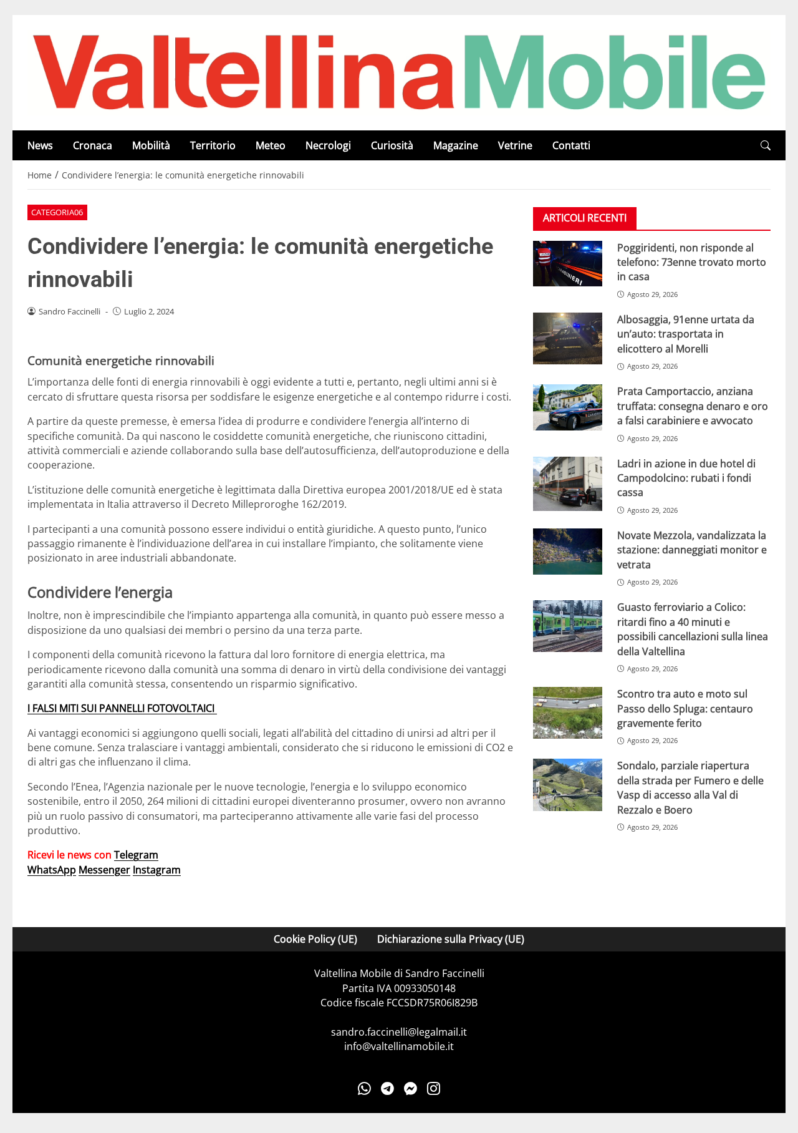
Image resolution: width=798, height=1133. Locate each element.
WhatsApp (51, 870)
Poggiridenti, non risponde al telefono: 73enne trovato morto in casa (691, 261)
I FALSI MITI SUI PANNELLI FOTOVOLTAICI (122, 708)
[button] (766, 146)
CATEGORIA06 (57, 212)
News (40, 145)
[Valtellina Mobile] (399, 72)
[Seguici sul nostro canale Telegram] (387, 1088)
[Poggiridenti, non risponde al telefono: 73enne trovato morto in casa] (567, 263)
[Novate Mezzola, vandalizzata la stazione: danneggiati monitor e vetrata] (567, 551)
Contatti (571, 145)
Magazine (455, 145)
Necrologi (328, 145)
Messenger (104, 870)
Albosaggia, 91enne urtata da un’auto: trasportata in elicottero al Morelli (685, 334)
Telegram (136, 855)
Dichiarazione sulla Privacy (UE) (450, 939)
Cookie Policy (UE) (315, 939)
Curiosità (392, 145)
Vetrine (515, 145)
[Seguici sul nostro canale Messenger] (410, 1088)
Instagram (157, 870)
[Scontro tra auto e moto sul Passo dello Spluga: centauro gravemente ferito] (567, 713)
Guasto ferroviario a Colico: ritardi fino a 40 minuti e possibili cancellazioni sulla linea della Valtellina (692, 629)
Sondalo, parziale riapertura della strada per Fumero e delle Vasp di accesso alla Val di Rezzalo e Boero (690, 787)
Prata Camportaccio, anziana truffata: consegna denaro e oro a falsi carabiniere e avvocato (692, 405)
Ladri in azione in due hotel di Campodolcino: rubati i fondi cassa (686, 477)
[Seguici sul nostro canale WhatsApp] (364, 1088)
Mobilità (151, 145)
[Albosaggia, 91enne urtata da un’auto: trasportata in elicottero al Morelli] (567, 338)
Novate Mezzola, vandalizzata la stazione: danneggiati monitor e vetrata (692, 549)
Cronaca (92, 145)
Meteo (271, 145)
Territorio (213, 145)
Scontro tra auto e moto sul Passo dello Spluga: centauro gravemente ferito (685, 708)
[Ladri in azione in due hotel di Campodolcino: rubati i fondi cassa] (567, 483)
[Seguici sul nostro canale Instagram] (433, 1088)
